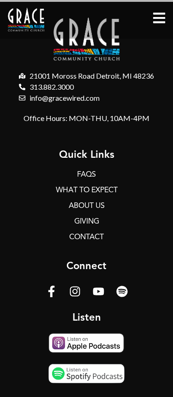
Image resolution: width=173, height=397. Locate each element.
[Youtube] (98, 291)
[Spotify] (121, 291)
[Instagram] (74, 291)
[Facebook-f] (51, 291)
